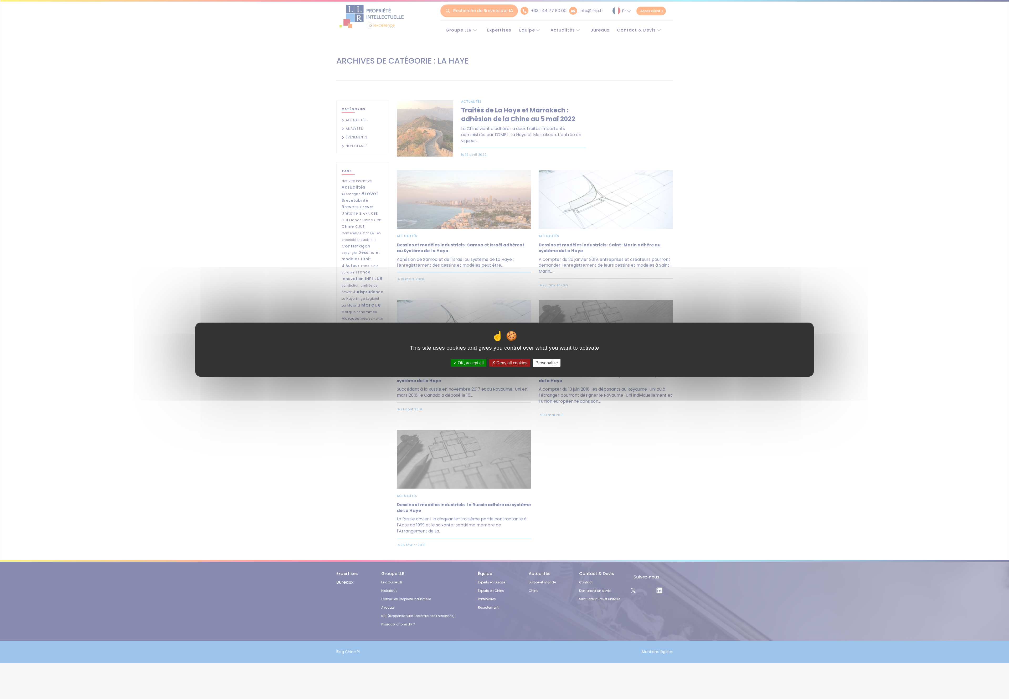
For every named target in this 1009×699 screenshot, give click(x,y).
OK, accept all (470, 362)
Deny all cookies (511, 362)
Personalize (547, 362)
